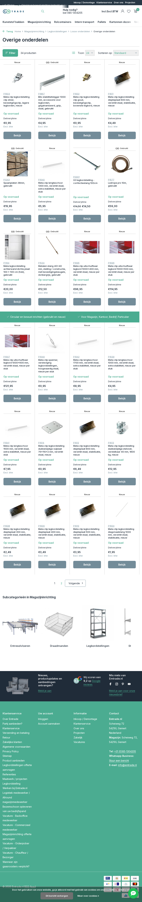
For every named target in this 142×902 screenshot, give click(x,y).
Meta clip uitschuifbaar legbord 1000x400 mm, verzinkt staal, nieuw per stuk (86, 270)
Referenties (9, 774)
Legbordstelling (11, 783)
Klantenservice (104, 2)
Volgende (74, 583)
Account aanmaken (49, 723)
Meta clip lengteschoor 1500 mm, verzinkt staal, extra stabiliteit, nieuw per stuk (17, 450)
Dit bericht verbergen (57, 896)
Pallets (102, 21)
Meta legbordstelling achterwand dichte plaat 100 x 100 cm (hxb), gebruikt (16, 270)
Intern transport (84, 21)
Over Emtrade (10, 718)
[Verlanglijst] (129, 11)
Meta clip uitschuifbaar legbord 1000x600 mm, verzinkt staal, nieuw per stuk (16, 364)
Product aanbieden (14, 760)
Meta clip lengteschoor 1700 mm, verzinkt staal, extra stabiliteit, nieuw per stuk (87, 364)
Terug (9, 31)
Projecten (130, 2)
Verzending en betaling (16, 732)
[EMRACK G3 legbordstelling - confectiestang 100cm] (87, 161)
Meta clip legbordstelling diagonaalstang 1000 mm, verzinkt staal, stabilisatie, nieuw (121, 533)
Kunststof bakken (13, 21)
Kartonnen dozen (120, 21)
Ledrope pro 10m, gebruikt (117, 184)
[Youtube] (129, 684)
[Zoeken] (42, 11)
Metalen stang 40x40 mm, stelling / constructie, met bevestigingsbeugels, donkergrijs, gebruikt (52, 270)
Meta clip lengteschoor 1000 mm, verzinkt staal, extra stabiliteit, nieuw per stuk (122, 364)
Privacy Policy (11, 751)
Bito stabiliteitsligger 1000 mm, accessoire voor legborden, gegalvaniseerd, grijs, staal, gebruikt (52, 102)
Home (18, 31)
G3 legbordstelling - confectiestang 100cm (85, 181)
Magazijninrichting (39, 21)
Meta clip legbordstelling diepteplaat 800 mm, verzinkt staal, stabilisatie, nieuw (87, 450)
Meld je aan (44, 690)
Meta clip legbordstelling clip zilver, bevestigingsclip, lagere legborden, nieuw (16, 101)
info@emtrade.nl (127, 765)
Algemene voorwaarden (16, 746)
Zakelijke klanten (12, 742)
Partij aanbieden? (12, 723)
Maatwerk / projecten (15, 778)
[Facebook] (110, 684)
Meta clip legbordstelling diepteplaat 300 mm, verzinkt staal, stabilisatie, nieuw (17, 533)
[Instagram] (116, 684)
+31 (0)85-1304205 (125, 751)
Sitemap (7, 755)
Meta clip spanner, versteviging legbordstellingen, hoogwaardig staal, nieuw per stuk (48, 365)
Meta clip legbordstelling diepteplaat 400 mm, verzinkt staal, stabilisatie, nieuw (52, 533)
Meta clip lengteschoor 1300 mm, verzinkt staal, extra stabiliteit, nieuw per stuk (52, 187)
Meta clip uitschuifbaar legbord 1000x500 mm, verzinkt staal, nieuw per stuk (121, 270)
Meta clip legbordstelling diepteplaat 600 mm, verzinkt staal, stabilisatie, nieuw (122, 101)
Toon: (81, 52)
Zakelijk (78, 7)
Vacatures (88, 7)
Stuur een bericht (119, 760)
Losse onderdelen (80, 31)
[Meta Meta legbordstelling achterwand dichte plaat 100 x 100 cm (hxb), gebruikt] (17, 247)
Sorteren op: (105, 52)
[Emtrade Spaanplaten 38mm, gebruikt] (17, 164)
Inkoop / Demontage (84, 2)
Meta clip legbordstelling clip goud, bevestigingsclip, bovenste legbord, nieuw (86, 101)
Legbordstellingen (57, 31)
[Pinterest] (123, 684)
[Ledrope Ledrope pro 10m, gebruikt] (122, 164)
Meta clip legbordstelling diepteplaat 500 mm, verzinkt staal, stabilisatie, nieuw (87, 533)
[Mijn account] (122, 11)
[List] (73, 52)
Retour (6, 737)
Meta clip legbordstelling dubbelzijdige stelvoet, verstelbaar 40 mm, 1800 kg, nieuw (121, 450)
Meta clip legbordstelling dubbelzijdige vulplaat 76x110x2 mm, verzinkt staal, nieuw (51, 450)
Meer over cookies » (88, 896)
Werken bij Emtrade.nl (15, 788)
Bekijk (17, 135)
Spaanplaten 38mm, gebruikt (14, 184)
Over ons (118, 2)
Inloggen (43, 718)
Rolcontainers (62, 21)
